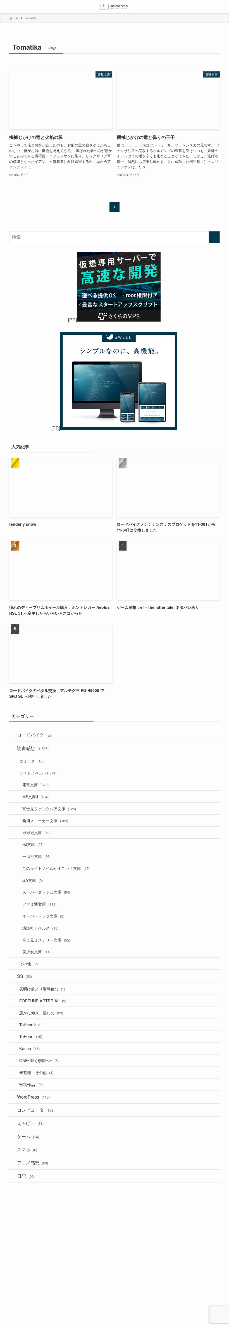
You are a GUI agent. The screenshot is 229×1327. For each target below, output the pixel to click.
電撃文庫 (35, 784)
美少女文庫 (36, 951)
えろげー (30, 1123)
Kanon (29, 1048)
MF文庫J (35, 796)
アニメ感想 (32, 1162)
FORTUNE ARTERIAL (42, 1000)
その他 (28, 963)
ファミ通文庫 (39, 904)
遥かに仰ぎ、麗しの (41, 1012)
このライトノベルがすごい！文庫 (56, 868)
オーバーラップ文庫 (43, 916)
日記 (26, 1176)
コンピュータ (35, 1110)
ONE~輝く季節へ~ (39, 1060)
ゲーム (28, 1136)
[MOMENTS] (114, 6)
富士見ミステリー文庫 (46, 940)
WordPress (33, 1097)
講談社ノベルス (40, 928)
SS (24, 976)
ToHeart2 (30, 1024)
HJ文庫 (33, 844)
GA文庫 (32, 880)
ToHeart (30, 1036)
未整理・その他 (36, 1072)
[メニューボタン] (6, 6)
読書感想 (33, 748)
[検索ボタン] (222, 6)
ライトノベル (37, 773)
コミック (31, 761)
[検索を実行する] (214, 237)
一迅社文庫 (36, 856)
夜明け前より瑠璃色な (42, 988)
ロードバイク (35, 735)
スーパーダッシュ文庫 (46, 892)
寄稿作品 (31, 1084)
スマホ (27, 1149)
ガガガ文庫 (36, 832)
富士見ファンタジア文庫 (49, 808)
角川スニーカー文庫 (45, 820)
